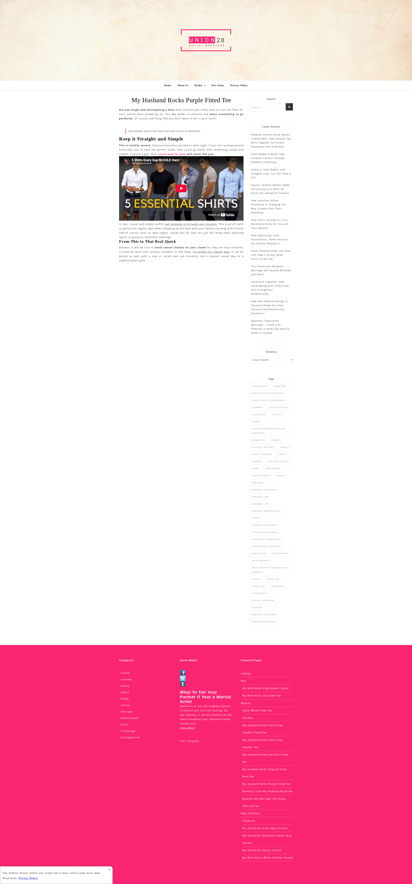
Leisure (125, 705)
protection (259, 553)
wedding (257, 607)
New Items (217, 85)
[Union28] (206, 40)
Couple (125, 672)
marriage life (260, 504)
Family (125, 692)
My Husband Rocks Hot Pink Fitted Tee (265, 758)
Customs (126, 679)
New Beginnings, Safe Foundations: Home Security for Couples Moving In (269, 239)
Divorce (276, 440)
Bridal (198, 85)
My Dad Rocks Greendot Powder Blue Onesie (267, 839)
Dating (125, 685)
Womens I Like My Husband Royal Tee (267, 791)
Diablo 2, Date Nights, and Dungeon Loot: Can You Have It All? (271, 173)
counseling (259, 414)
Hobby (125, 698)
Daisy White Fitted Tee (257, 710)
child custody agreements (268, 400)
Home (167, 85)
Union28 (193, 741)
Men (244, 680)
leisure (280, 475)
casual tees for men (172, 154)
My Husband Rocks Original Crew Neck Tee (264, 773)
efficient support (263, 447)
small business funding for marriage (269, 569)
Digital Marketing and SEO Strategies (268, 430)
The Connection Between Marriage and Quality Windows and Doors (271, 270)
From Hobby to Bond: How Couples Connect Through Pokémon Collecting (268, 158)
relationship (280, 553)
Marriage (257, 482)
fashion (257, 461)
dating (256, 421)
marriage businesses (264, 489)
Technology (128, 730)
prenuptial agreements (266, 539)
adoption (280, 386)
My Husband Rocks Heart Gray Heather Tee (262, 743)
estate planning (262, 454)
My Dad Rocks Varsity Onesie (261, 850)
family (282, 454)
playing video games (265, 532)
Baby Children (250, 813)
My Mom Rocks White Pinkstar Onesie (267, 857)
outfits (256, 518)
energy (284, 447)
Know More (187, 727)
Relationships (130, 718)
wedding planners (263, 621)
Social (256, 579)
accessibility (260, 386)
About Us (182, 85)
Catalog (246, 673)
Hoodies (247, 717)
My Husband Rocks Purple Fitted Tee (266, 783)
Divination (258, 440)
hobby (255, 468)
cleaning (257, 407)
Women (246, 703)
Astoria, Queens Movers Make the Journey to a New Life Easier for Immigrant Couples (270, 189)
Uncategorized (130, 737)
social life (258, 586)
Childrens (248, 820)
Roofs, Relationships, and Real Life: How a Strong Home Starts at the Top (271, 254)
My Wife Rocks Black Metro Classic (265, 688)
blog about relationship (267, 393)
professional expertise (266, 546)
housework (273, 468)
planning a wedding (264, 525)
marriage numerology (266, 511)
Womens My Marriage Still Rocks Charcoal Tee (264, 802)
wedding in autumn (264, 614)
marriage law (260, 497)
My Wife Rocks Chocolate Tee (261, 695)
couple (277, 414)
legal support (261, 475)
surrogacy (278, 586)
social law (273, 579)
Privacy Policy (239, 85)
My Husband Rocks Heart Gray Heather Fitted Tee (262, 729)
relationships (260, 560)
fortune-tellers (278, 461)
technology (259, 593)
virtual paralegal (263, 600)
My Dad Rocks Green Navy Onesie (264, 828)
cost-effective (278, 407)
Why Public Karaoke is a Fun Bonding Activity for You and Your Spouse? (269, 223)
